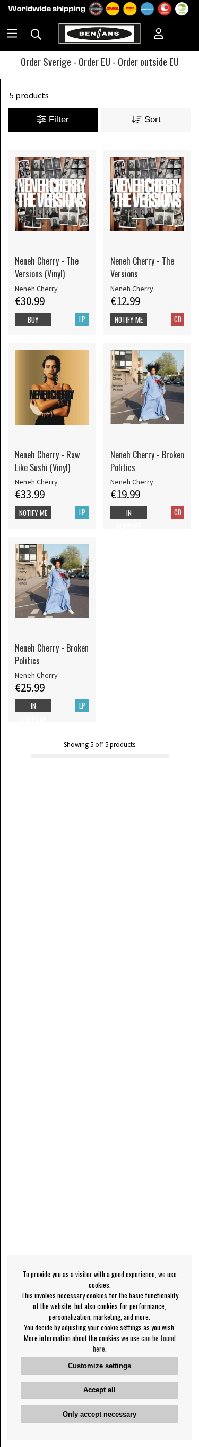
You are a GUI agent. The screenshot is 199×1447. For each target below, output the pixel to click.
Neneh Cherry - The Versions (142, 267)
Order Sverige (46, 61)
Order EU (94, 61)
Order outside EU (148, 61)
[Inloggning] (158, 34)
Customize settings (99, 1366)
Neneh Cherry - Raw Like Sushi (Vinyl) (47, 461)
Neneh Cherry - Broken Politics (147, 461)
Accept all (99, 1390)
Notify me (129, 319)
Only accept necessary (99, 1414)
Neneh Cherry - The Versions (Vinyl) (47, 267)
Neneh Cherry (36, 288)
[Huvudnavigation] (12, 35)
